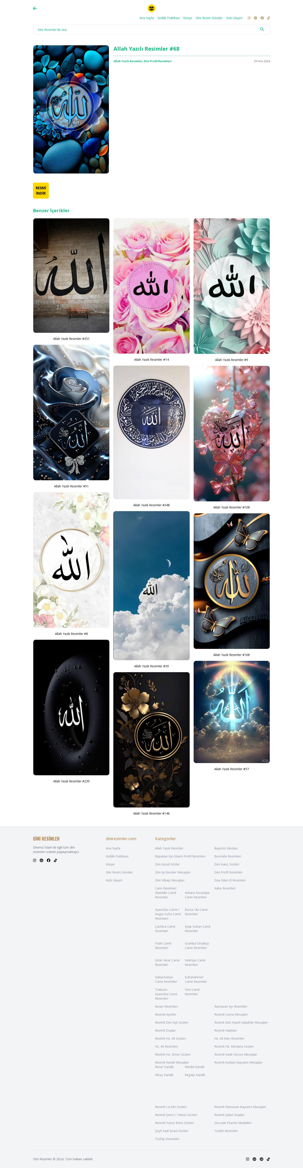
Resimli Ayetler (165, 1014)
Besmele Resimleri (227, 856)
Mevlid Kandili (194, 1067)
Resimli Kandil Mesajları (172, 1062)
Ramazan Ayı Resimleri (230, 1006)
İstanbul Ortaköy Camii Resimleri (197, 945)
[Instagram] (249, 18)
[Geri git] (35, 8)
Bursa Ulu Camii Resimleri (196, 911)
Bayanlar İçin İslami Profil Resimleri (180, 856)
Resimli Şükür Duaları (229, 1115)
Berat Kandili (164, 1067)
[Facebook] (262, 18)
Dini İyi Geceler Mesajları (172, 872)
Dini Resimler (42, 1159)
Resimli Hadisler (225, 1030)
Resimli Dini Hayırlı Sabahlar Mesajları (241, 1022)
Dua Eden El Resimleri (230, 880)
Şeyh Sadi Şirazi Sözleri (171, 1131)
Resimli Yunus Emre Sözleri (174, 1123)
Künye (187, 18)
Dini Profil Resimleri (158, 61)
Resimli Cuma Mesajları (231, 1014)
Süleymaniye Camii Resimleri (166, 979)
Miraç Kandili (164, 1075)
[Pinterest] (255, 18)
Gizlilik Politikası (168, 18)
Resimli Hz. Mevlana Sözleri (234, 1046)
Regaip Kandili (195, 1075)
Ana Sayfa (147, 18)
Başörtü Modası (226, 848)
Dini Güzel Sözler (167, 864)
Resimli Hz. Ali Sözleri (170, 1038)
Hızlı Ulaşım (234, 18)
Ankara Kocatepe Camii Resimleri (197, 895)
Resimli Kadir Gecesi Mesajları (235, 1054)
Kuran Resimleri (166, 1006)
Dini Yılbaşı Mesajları (169, 880)
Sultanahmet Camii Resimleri (196, 979)
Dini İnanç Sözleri (226, 864)
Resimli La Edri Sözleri (171, 1107)
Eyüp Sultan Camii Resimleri (198, 928)
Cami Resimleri (165, 888)
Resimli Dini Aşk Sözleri (171, 1022)
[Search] (262, 29)
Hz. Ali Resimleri (166, 1046)
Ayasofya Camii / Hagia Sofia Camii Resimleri (168, 914)
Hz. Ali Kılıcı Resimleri (229, 1038)
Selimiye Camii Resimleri (195, 962)
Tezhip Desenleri (167, 1139)
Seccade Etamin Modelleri (233, 1123)
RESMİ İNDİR (41, 190)
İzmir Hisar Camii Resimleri (167, 962)
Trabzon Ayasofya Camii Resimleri (166, 994)
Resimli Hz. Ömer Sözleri (173, 1054)
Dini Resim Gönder (209, 18)
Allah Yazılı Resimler (128, 61)
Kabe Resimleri (225, 888)
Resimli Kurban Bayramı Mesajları (238, 1062)
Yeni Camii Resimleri (192, 991)
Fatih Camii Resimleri (163, 945)
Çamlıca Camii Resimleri (165, 928)
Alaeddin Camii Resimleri (165, 895)
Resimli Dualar (165, 1030)
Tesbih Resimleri (226, 1131)
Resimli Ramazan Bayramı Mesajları (240, 1107)
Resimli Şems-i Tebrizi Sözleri (176, 1115)
